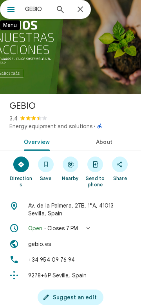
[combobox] (37, 9)
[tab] (35, 141)
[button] (70, 228)
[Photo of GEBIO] (70, 47)
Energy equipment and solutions (50, 126)
